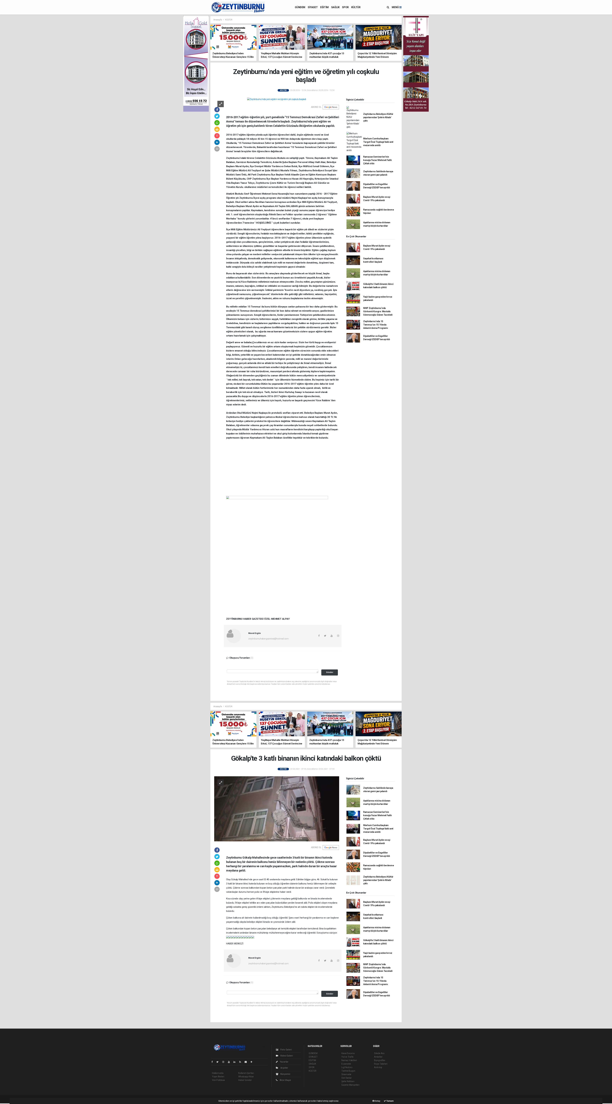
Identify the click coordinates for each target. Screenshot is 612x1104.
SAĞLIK (335, 7)
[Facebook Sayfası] (213, 1062)
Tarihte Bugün (348, 1071)
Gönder (329, 672)
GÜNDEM (300, 7)
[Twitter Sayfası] (218, 1062)
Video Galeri (286, 1055)
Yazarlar (283, 1061)
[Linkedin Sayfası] (235, 1062)
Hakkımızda (217, 1073)
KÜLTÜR (356, 7)
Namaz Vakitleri (349, 1060)
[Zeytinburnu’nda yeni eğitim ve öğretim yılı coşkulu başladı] (276, 99)
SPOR (345, 7)
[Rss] (241, 1062)
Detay (377, 1101)
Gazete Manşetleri (350, 1085)
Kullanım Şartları (246, 1073)
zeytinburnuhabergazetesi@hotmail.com (268, 638)
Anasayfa (217, 19)
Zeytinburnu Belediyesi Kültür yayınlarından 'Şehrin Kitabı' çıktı (378, 117)
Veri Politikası (218, 1080)
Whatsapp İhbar (246, 1076)
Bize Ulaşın (285, 1080)
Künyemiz (285, 1074)
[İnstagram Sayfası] (224, 1062)
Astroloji (378, 1067)
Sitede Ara (379, 1053)
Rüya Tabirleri (380, 1064)
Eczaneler (346, 1064)
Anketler (378, 1057)
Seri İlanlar (346, 1078)
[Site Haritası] (247, 1062)
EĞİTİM (324, 7)
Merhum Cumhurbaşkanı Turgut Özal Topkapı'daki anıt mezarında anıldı (378, 142)
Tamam (390, 1101)
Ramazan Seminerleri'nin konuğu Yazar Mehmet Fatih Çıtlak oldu (377, 160)
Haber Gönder (245, 1080)
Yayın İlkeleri (218, 1076)
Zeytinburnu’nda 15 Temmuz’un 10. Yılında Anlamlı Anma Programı (375, 324)
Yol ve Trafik (347, 1057)
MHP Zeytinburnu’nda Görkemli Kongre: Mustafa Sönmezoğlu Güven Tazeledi (378, 311)
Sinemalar (346, 1074)
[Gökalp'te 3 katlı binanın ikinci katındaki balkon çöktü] (276, 808)
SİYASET (313, 7)
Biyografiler (379, 1060)
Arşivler (284, 1068)
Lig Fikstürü (346, 1067)
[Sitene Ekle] (253, 1062)
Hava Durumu (348, 1053)
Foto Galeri (286, 1049)
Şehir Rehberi (347, 1081)
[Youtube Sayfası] (230, 1062)
